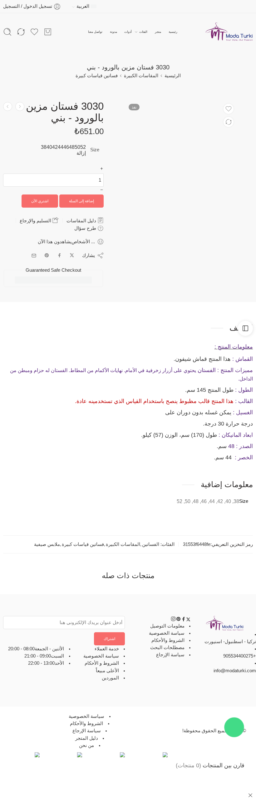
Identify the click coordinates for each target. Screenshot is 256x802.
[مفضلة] (229, 109)
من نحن (86, 745)
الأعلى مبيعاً (107, 670)
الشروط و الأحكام (102, 663)
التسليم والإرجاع (36, 220)
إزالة (81, 153)
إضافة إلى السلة (81, 201)
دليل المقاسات (81, 220)
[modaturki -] (229, 32)
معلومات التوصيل (167, 625)
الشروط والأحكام (168, 640)
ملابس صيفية (47, 544)
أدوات (128, 31)
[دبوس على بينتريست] (46, 255)
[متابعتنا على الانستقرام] (173, 620)
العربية (82, 6)
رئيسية (173, 31)
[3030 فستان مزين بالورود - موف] (19, 106)
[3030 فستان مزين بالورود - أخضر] (7, 106)
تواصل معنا (95, 31)
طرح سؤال (85, 228)
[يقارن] (229, 122)
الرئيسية (173, 75)
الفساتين (150, 544)
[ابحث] (7, 32)
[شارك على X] (72, 255)
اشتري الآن (39, 201)
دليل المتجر (86, 738)
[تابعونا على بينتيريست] (178, 620)
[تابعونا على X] (188, 620)
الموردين (110, 677)
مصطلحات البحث (167, 647)
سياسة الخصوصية (167, 633)
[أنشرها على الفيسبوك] (59, 255)
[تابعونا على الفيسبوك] (183, 620)
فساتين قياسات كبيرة (97, 75)
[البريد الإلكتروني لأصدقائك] (34, 255)
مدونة (113, 31)
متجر (158, 31)
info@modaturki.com (235, 670)
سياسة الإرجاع (170, 654)
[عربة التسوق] (47, 32)
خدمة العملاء (107, 648)
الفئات (143, 31)
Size (94, 149)
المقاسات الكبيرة (141, 75)
